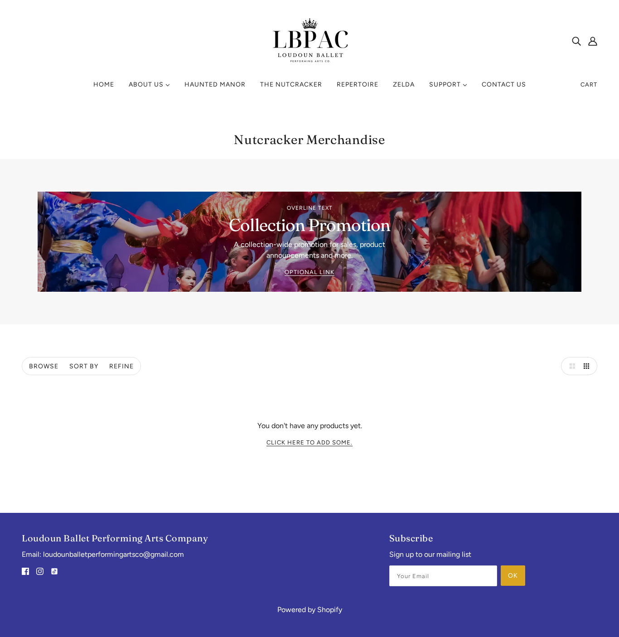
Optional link (309, 272)
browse (43, 366)
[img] (576, 41)
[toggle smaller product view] (588, 366)
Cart (588, 84)
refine (121, 366)
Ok (513, 575)
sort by (83, 366)
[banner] (309, 40)
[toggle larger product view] (570, 366)
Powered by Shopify (309, 609)
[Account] (593, 41)
